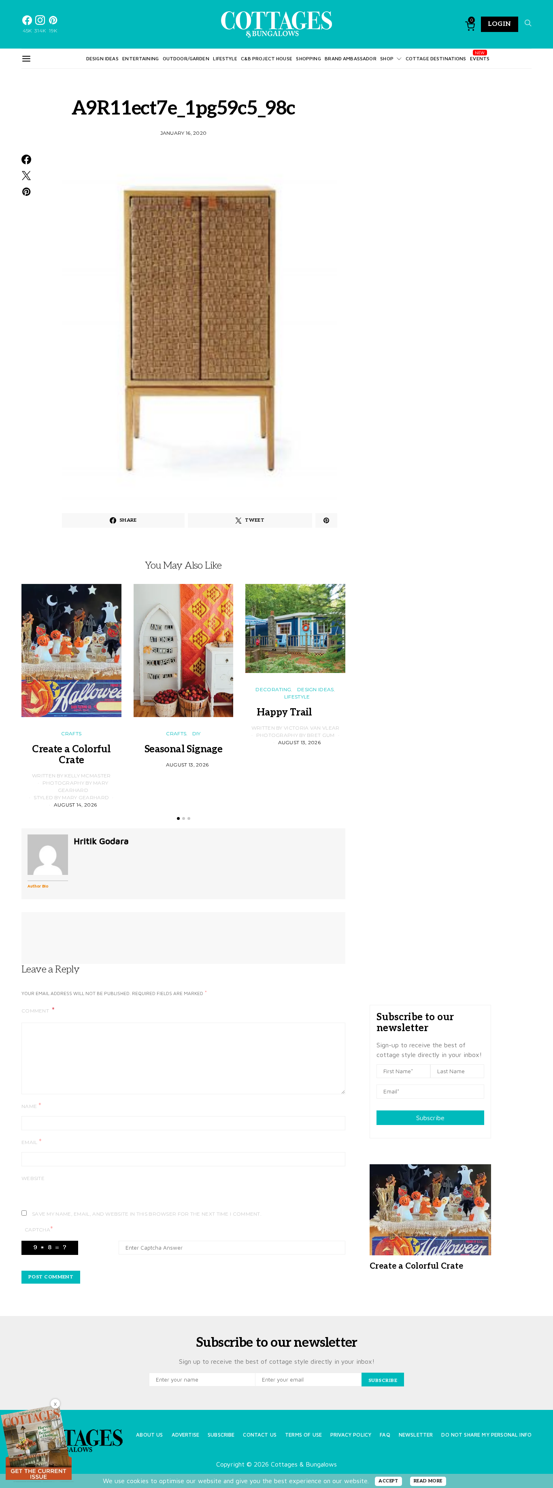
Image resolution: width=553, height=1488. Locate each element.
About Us (149, 1435)
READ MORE (428, 1481)
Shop (386, 58)
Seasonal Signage (183, 749)
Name (31, 1106)
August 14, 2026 (75, 805)
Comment (35, 1011)
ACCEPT (388, 1481)
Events (479, 58)
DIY (196, 733)
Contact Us (259, 1435)
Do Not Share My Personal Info (486, 1435)
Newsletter (416, 1435)
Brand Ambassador (350, 58)
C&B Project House (266, 58)
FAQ (385, 1435)
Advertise (185, 1435)
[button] (178, 818)
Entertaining (140, 58)
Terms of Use (303, 1435)
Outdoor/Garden (186, 58)
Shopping (308, 58)
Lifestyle (225, 58)
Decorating (273, 689)
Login (499, 24)
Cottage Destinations (436, 58)
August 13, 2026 (187, 765)
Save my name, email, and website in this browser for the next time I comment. (147, 1214)
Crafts (71, 733)
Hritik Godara (101, 841)
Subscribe (430, 1117)
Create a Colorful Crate (71, 754)
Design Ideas (102, 58)
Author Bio (38, 885)
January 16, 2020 (183, 133)
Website (33, 1178)
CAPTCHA (39, 1229)
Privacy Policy (350, 1435)
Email (31, 1142)
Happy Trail (295, 712)
